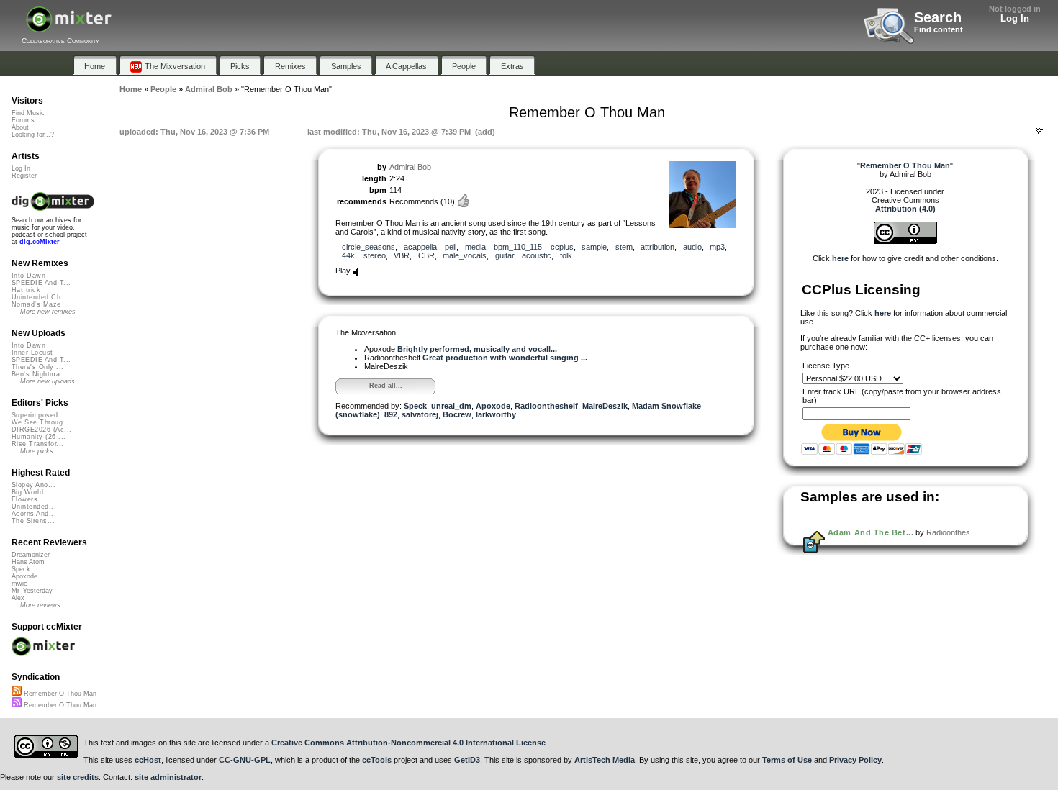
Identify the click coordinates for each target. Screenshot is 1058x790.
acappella (420, 246)
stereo (374, 255)
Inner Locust (32, 352)
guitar (504, 255)
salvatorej (420, 414)
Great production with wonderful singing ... (504, 357)
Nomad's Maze (36, 304)
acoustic (536, 255)
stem (624, 246)
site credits (78, 777)
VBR (402, 255)
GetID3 (467, 759)
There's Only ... (37, 367)
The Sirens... (33, 521)
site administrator (168, 777)
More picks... (40, 451)
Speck (415, 405)
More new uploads (47, 381)
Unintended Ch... (40, 297)
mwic (19, 583)
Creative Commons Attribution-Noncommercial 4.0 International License (408, 742)
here (840, 258)
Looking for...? (33, 134)
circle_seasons (368, 246)
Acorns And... (34, 513)
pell (450, 246)
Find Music (28, 113)
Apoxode (493, 405)
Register (24, 175)
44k (348, 255)
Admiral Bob (410, 167)
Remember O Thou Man (59, 693)
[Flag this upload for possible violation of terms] (1039, 131)
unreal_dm (451, 405)
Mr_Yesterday (32, 590)
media (475, 246)
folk (566, 255)
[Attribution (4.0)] (905, 241)
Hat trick (26, 290)
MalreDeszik (605, 405)
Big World (27, 492)
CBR (426, 255)
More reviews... (43, 605)
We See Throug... (41, 422)
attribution (657, 246)
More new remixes (48, 311)
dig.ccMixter (39, 241)
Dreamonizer (31, 554)
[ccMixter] (69, 27)
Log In (1014, 18)
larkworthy (496, 414)
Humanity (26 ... (38, 436)
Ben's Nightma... (39, 374)
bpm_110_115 (518, 246)
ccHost (148, 759)
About (20, 127)
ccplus (562, 246)
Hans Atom (28, 562)
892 (390, 414)
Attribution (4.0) (905, 208)
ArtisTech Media (604, 759)
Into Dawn (28, 275)
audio (692, 246)
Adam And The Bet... (870, 532)
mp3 (717, 246)
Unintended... (34, 506)
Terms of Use (787, 759)
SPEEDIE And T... (41, 282)
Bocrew (457, 414)
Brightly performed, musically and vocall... (477, 349)
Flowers (24, 499)
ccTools (377, 759)
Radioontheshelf (546, 405)
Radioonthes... (951, 532)
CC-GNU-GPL (245, 759)
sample (594, 246)
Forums (23, 120)
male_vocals (465, 255)
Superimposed (35, 415)
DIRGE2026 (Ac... (41, 429)
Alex (18, 597)
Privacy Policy (855, 759)
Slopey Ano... (33, 485)
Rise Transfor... (37, 444)
